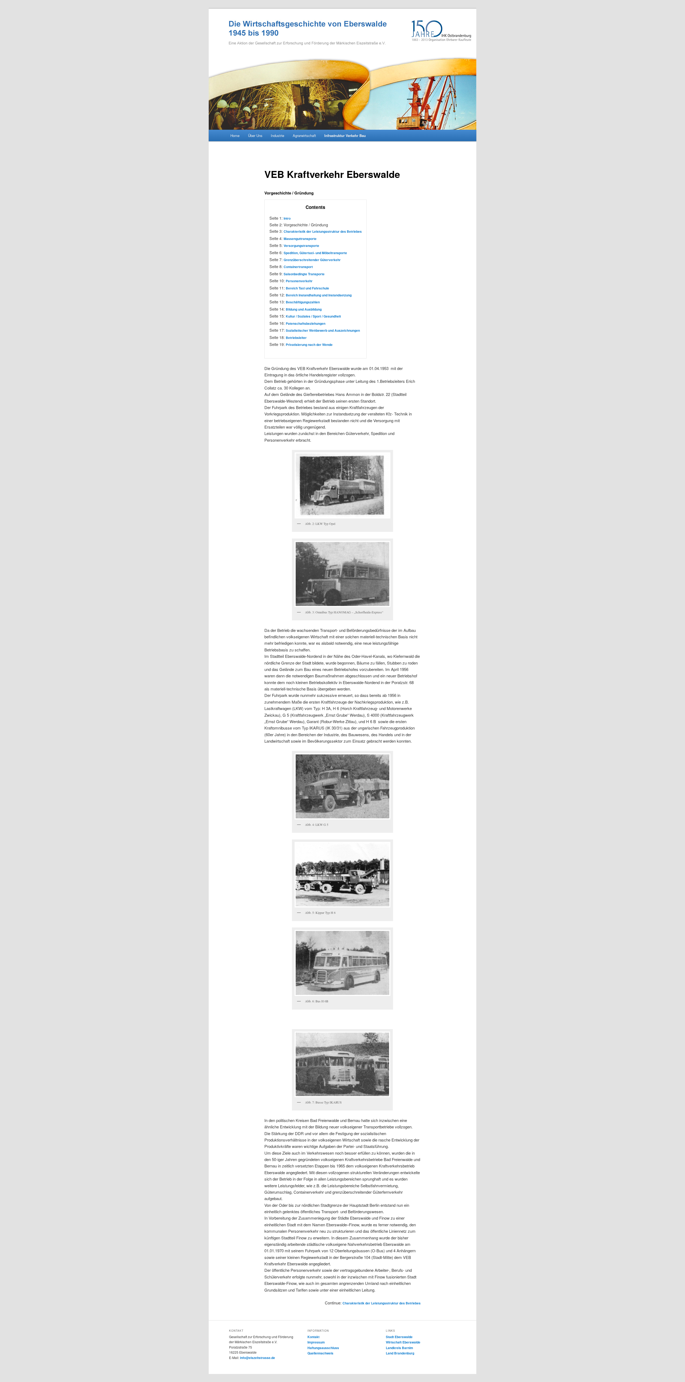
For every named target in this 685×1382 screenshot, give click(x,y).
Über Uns (255, 135)
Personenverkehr (299, 280)
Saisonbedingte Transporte (304, 274)
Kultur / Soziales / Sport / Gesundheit (313, 316)
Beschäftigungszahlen (303, 302)
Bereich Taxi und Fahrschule (307, 288)
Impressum (316, 1342)
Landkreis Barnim (399, 1347)
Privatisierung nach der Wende (309, 344)
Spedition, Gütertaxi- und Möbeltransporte (315, 252)
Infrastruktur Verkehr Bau (345, 135)
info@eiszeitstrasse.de (257, 1357)
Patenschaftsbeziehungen (305, 323)
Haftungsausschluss (323, 1347)
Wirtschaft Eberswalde (403, 1342)
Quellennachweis (320, 1353)
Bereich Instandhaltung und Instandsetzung (319, 295)
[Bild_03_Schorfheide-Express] (342, 574)
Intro (287, 218)
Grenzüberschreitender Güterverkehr (312, 259)
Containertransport (298, 266)
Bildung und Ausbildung (304, 309)
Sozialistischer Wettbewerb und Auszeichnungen (323, 330)
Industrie (277, 135)
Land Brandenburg (400, 1353)
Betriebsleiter (296, 337)
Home (234, 135)
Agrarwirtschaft (304, 135)
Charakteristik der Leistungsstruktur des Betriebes (323, 231)
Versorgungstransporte (301, 245)
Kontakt (313, 1336)
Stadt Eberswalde (399, 1336)
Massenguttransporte (300, 238)
